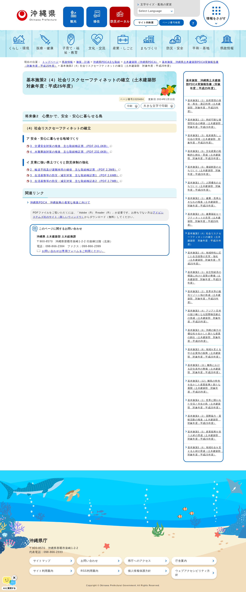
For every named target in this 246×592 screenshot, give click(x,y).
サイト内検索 (146, 22)
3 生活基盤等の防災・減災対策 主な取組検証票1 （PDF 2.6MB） (74, 175)
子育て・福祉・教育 (70, 50)
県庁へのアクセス (139, 560)
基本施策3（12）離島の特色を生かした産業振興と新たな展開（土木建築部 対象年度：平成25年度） (204, 386)
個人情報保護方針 (139, 570)
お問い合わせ (89, 560)
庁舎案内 (181, 560)
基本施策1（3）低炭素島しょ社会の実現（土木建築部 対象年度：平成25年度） (204, 139)
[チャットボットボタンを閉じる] (14, 577)
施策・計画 (83, 61)
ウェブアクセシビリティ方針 (192, 572)
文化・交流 (97, 48)
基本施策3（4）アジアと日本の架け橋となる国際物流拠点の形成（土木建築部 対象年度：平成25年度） (204, 316)
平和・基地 (201, 48)
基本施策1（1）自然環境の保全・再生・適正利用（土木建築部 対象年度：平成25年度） (204, 106)
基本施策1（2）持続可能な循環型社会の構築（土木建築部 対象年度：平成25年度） (205, 123)
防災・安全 (175, 48)
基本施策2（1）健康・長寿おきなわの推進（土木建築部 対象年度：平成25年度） (204, 202)
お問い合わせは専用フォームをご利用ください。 (73, 251)
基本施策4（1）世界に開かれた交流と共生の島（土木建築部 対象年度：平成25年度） (204, 404)
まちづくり (148, 48)
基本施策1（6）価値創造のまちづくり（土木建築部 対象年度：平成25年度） (204, 170)
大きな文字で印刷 (155, 105)
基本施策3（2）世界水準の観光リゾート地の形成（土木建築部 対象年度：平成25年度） (204, 297)
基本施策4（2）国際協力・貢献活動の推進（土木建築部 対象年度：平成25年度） (204, 419)
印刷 (129, 106)
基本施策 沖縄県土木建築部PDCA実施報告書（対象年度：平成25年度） (203, 84)
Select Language (150, 11)
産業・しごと (123, 48)
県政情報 (227, 48)
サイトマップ (42, 560)
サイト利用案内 (43, 570)
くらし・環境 (19, 48)
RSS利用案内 (89, 570)
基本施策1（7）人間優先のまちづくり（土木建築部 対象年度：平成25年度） (204, 186)
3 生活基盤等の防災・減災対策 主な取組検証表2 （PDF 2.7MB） (74, 181)
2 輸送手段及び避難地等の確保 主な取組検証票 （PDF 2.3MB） (73, 169)
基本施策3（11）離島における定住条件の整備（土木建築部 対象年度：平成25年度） (204, 369)
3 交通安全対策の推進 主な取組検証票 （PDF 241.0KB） (69, 146)
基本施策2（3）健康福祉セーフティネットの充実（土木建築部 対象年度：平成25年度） (204, 219)
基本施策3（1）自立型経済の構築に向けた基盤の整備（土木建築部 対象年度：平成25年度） (204, 277)
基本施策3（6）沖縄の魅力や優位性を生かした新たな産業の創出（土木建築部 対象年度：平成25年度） (204, 335)
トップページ (50, 61)
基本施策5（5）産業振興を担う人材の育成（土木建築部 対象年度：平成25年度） (204, 435)
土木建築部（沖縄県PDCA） (141, 61)
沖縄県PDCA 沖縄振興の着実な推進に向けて (60, 202)
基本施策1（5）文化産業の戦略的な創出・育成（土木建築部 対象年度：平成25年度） (204, 155)
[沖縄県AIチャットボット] (9, 582)
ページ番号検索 (171, 22)
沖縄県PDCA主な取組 (106, 61)
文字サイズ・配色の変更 (156, 4)
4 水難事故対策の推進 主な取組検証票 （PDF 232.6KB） (69, 151)
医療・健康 (45, 48)
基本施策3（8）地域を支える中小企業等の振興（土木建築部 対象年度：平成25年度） (204, 353)
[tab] (146, 22)
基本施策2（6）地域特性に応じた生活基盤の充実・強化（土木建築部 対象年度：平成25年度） (204, 258)
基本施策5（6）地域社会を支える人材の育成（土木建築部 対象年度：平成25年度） (205, 451)
